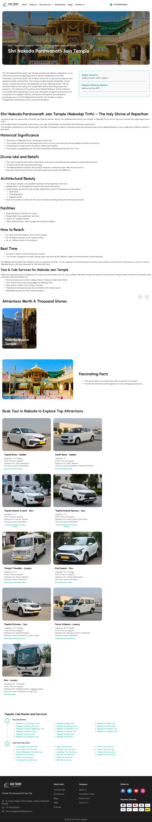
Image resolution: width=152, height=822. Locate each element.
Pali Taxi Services (64, 760)
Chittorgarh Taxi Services (27, 746)
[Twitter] (129, 790)
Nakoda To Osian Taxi (106, 723)
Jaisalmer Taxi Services (66, 752)
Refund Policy (84, 798)
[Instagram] (142, 790)
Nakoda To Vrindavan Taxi (27, 737)
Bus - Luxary (11, 680)
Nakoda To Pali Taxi (65, 737)
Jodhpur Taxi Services (66, 749)
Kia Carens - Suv (64, 568)
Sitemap (57, 807)
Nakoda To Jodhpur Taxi (67, 726)
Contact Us (79, 4)
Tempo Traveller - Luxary (18, 568)
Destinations (60, 4)
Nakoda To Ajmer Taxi (25, 734)
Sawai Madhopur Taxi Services (29, 752)
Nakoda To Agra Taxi (65, 723)
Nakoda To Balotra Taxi (26, 731)
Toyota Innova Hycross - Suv (70, 510)
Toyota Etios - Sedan (15, 454)
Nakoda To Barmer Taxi (66, 731)
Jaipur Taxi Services (105, 749)
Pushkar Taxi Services (106, 752)
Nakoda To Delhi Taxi (65, 734)
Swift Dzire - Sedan (65, 454)
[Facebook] (123, 790)
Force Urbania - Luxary (67, 624)
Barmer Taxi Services (66, 754)
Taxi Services (45, 4)
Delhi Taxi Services (65, 757)
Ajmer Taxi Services (24, 757)
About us (33, 4)
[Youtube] (136, 790)
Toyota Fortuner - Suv (15, 624)
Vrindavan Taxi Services (26, 760)
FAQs (56, 803)
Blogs (70, 4)
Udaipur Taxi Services (106, 754)
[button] (140, 297)
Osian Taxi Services (105, 746)
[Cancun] (19, 328)
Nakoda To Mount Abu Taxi (27, 726)
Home (24, 4)
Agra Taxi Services (64, 746)
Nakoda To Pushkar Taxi (107, 729)
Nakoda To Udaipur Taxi (107, 731)
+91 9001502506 (120, 4)
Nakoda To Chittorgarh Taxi (28, 723)
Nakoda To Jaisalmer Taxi (67, 729)
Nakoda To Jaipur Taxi (106, 726)
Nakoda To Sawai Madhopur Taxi (30, 729)
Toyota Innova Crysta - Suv (18, 510)
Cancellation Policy (87, 794)
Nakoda (39, 46)
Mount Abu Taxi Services (26, 749)
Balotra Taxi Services (25, 754)
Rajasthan (30, 46)
